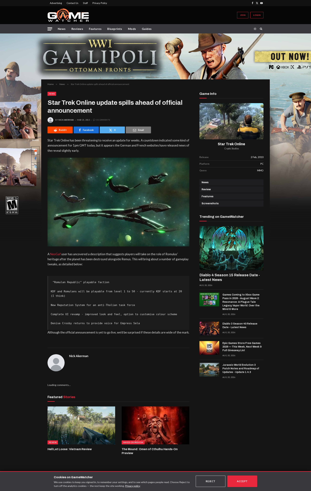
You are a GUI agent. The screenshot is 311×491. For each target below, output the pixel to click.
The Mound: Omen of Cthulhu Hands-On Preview (150, 451)
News (62, 28)
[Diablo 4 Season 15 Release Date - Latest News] (231, 248)
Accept (242, 481)
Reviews (77, 28)
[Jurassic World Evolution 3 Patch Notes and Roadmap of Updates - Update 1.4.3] (209, 370)
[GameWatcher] (68, 15)
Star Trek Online (231, 144)
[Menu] (50, 29)
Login (256, 15)
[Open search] (261, 29)
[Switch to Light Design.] (255, 28)
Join (242, 15)
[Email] (35, 175)
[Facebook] (35, 158)
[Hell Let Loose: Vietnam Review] (81, 425)
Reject (210, 481)
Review (206, 189)
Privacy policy (132, 485)
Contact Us (72, 3)
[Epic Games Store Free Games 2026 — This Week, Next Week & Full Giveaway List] (209, 348)
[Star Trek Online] (231, 121)
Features (95, 28)
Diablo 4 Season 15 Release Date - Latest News (229, 277)
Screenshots (210, 203)
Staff (85, 3)
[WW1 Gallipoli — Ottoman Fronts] (155, 56)
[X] (35, 167)
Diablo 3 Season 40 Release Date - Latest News (239, 325)
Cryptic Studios (231, 148)
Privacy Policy (100, 3)
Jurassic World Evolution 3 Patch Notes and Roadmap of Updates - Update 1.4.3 (240, 368)
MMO (260, 170)
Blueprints (114, 28)
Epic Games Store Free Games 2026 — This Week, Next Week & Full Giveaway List (242, 347)
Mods (132, 28)
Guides (147, 28)
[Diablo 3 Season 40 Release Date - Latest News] (209, 328)
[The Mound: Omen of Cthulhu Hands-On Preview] (155, 425)
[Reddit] (35, 150)
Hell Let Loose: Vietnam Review (70, 449)
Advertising (56, 3)
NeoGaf (55, 254)
